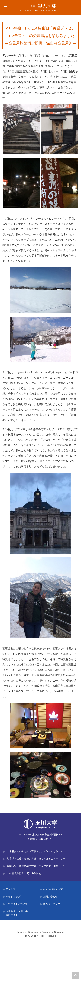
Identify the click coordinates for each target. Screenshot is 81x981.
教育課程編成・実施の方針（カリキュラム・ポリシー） (37, 858)
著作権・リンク (51, 904)
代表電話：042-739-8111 (40, 839)
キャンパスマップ (53, 889)
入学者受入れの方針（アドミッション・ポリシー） (35, 851)
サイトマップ (13, 896)
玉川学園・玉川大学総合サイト (17, 913)
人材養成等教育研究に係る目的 (24, 873)
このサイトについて (17, 904)
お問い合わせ (50, 896)
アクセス (10, 889)
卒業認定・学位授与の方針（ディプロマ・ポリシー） (36, 866)
